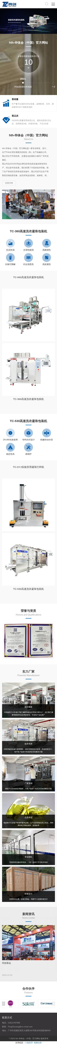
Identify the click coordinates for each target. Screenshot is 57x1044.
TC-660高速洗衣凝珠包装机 (28, 277)
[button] (51, 641)
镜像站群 (38, 1043)
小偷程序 (29, 1043)
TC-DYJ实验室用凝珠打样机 (28, 467)
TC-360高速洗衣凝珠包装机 (28, 399)
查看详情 (9, 183)
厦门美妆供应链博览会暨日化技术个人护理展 (24, 963)
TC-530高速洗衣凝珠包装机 (28, 589)
